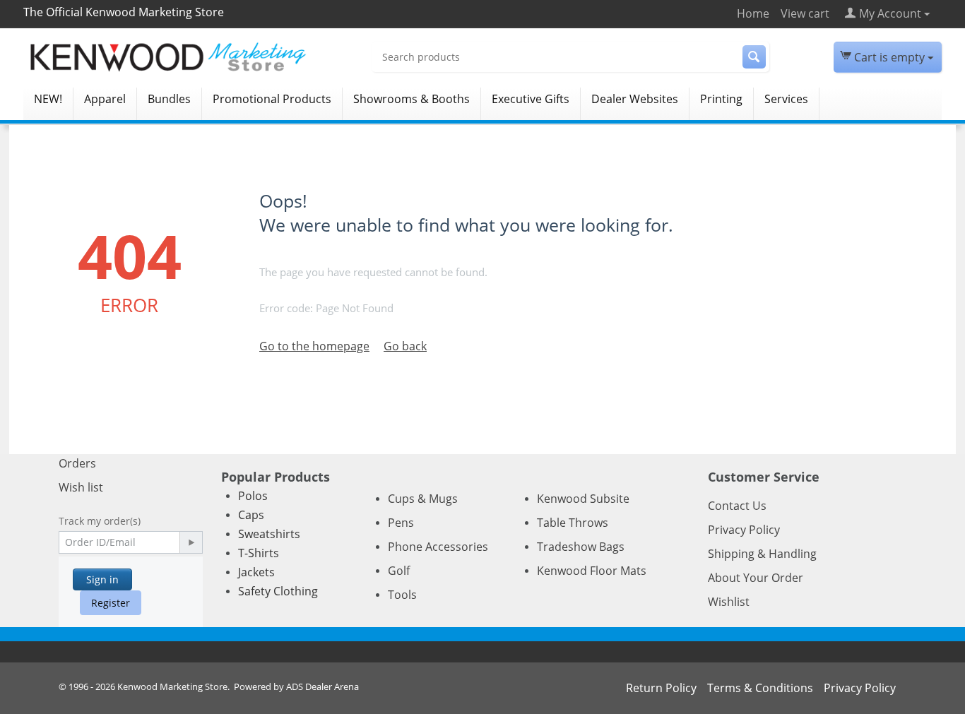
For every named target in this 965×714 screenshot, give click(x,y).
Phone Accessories (438, 546)
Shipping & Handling (762, 553)
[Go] (190, 542)
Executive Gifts (530, 99)
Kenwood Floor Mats (591, 570)
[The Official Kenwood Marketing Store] (189, 57)
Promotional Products (272, 99)
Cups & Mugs (423, 498)
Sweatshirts (269, 534)
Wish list (81, 487)
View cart (805, 13)
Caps (251, 515)
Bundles (169, 99)
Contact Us (737, 505)
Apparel (105, 99)
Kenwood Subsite (583, 498)
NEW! (48, 99)
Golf (399, 570)
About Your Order (755, 577)
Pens (401, 522)
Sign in (102, 579)
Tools (402, 594)
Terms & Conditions (760, 688)
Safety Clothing (278, 591)
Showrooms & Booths (411, 99)
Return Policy (661, 688)
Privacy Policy (744, 529)
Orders (77, 463)
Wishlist (729, 601)
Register (110, 602)
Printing (721, 99)
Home (753, 13)
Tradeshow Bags (580, 546)
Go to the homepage (314, 346)
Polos (253, 496)
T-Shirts (258, 553)
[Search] (754, 57)
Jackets (256, 572)
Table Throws (572, 522)
